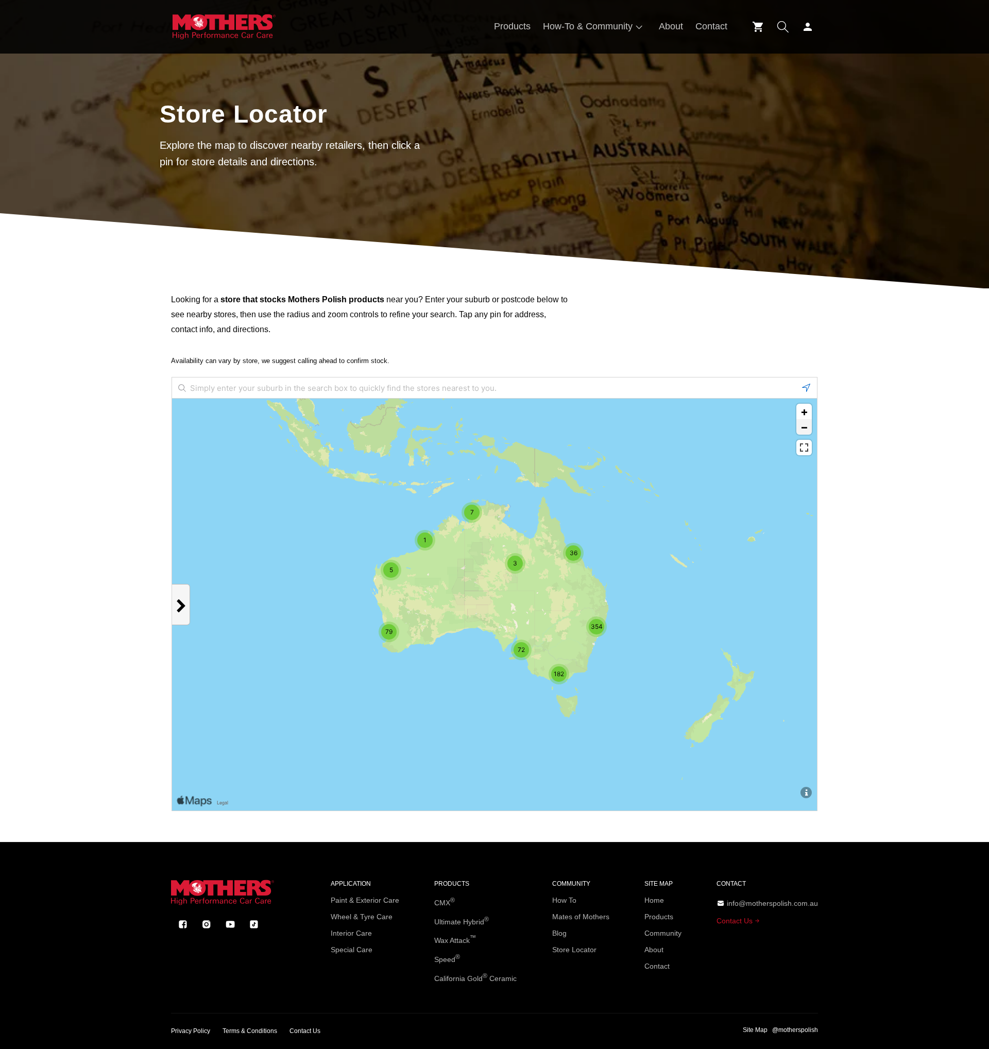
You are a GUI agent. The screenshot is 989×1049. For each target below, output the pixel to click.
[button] (594, 26)
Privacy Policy (190, 1031)
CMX (444, 902)
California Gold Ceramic (475, 977)
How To (564, 900)
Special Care (351, 949)
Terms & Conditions (250, 1031)
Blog (559, 933)
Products (658, 917)
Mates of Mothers (580, 917)
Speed (447, 958)
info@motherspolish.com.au (772, 903)
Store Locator (574, 949)
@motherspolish (795, 1030)
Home (654, 900)
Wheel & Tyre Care (362, 917)
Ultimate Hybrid (461, 921)
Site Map (755, 1030)
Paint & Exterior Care (365, 900)
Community (662, 933)
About (653, 949)
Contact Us (736, 920)
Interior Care (351, 933)
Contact (657, 966)
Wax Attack (455, 939)
